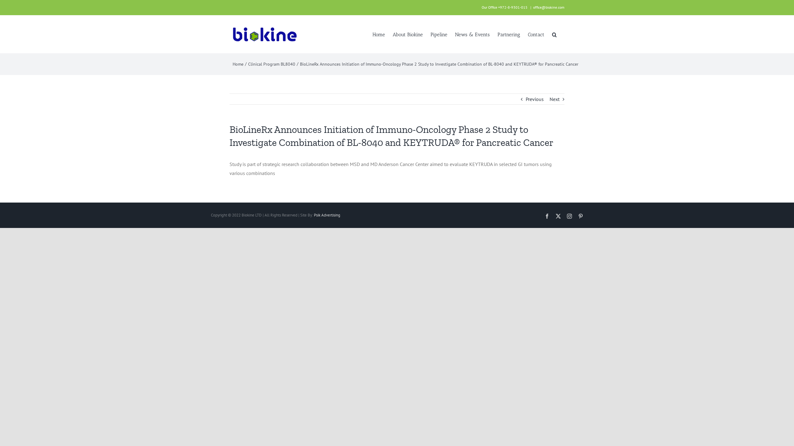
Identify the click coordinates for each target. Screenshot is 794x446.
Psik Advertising (327, 215)
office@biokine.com (548, 7)
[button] (554, 34)
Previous (535, 99)
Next (555, 99)
